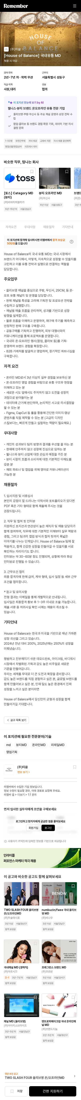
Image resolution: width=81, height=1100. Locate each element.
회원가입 (33, 827)
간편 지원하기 (53, 1091)
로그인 (48, 827)
